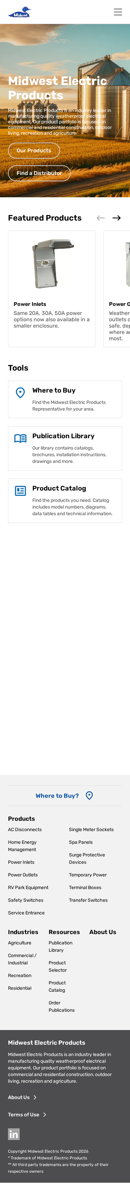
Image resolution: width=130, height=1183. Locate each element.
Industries (23, 932)
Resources (64, 932)
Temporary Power (88, 875)
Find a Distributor (39, 173)
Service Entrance (26, 913)
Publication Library (60, 946)
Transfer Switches (88, 900)
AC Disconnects (25, 829)
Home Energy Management (22, 845)
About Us (102, 932)
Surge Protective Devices (87, 858)
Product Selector (58, 966)
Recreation (19, 975)
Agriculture (19, 943)
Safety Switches (25, 900)
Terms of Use (23, 1115)
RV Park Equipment (28, 887)
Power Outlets (23, 875)
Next (116, 218)
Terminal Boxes (85, 887)
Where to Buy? (57, 795)
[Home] (19, 12)
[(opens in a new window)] (20, 491)
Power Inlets (21, 862)
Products (21, 818)
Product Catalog (57, 986)
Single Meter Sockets (91, 829)
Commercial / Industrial (22, 959)
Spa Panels (81, 842)
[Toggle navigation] (118, 12)
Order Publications (62, 1006)
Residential (19, 988)
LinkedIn (14, 1134)
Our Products (34, 150)
